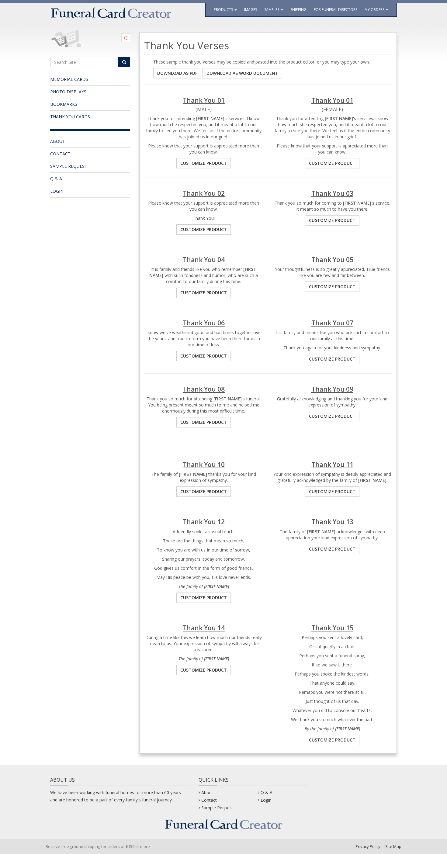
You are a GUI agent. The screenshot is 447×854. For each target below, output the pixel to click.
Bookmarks (63, 104)
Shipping (298, 9)
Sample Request (68, 166)
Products (224, 9)
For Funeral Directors (335, 9)
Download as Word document (242, 73)
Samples (272, 9)
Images (250, 9)
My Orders (375, 9)
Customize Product (203, 163)
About (57, 141)
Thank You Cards (70, 116)
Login (57, 191)
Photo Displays (68, 92)
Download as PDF (177, 73)
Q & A (56, 179)
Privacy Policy (367, 846)
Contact (60, 154)
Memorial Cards (69, 79)
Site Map (393, 846)
